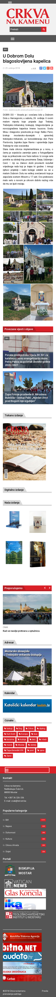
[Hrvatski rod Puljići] (14, 552)
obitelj (33, 745)
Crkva (30, 728)
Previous (45, 587)
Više (27, 612)
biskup (9, 728)
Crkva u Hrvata (12, 845)
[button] (19, 199)
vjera (42, 750)
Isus (35, 734)
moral (9, 745)
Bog (20, 728)
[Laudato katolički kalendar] (27, 711)
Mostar (21, 745)
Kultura (9, 839)
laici (33, 739)
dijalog (42, 728)
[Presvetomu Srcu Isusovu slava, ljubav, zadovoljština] (37, 522)
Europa (24, 734)
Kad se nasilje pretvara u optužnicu (21, 631)
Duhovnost (10, 832)
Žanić (9, 756)
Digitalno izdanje (14, 489)
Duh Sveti (11, 734)
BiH (5, 49)
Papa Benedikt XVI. (15, 750)
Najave (9, 826)
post (32, 750)
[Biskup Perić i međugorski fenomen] (37, 554)
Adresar (9, 642)
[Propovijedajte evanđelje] (14, 520)
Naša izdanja (12, 502)
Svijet (8, 851)
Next (49, 587)
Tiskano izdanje (14, 415)
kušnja (23, 739)
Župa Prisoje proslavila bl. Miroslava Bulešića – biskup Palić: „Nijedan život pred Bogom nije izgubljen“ (26, 398)
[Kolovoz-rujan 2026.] (24, 451)
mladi (44, 739)
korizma (10, 739)
